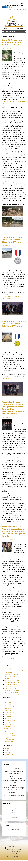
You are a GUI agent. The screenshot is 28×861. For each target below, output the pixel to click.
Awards (6, 748)
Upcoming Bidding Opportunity (14, 795)
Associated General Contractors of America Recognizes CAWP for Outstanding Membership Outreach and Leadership (13, 408)
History (14, 808)
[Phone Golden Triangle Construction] (11, 7)
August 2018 (8, 728)
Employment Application (14, 829)
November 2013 (9, 740)
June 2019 (7, 722)
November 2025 (9, 701)
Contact (14, 832)
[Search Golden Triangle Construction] (14, 7)
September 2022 (9, 707)
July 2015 (7, 738)
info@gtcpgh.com (23, 10)
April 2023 (7, 705)
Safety (14, 812)
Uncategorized (9, 754)
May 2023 (7, 703)
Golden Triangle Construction (15, 856)
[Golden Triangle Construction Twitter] (7, 7)
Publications (8, 752)
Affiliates (14, 810)
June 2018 (7, 730)
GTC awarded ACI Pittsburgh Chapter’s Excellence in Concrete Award (14, 780)
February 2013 (8, 741)
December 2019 (9, 720)
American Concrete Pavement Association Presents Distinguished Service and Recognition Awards (13, 531)
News (6, 750)
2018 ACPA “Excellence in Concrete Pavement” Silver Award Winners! (14, 239)
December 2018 (9, 726)
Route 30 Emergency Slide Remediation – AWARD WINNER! (12, 42)
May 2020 (7, 718)
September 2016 (9, 736)
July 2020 (7, 714)
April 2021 (7, 710)
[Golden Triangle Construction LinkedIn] (5, 7)
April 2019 (7, 724)
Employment (14, 817)
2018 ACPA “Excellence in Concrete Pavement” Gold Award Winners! (14, 323)
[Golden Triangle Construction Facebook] (3, 7)
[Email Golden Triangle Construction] (9, 7)
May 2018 (7, 732)
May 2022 (7, 709)
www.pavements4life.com (10, 659)
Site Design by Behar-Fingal (14, 859)
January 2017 (8, 734)
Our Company (13, 846)
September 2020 (9, 712)
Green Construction (14, 815)
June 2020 (7, 716)
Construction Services (14, 848)
